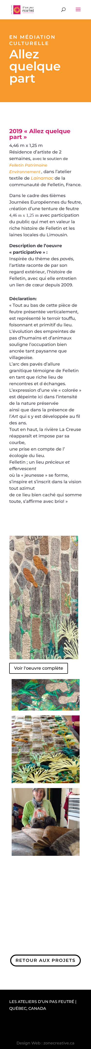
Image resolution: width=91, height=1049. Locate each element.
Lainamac (42, 178)
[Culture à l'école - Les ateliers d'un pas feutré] (45, 858)
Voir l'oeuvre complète (38, 668)
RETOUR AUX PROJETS (45, 960)
